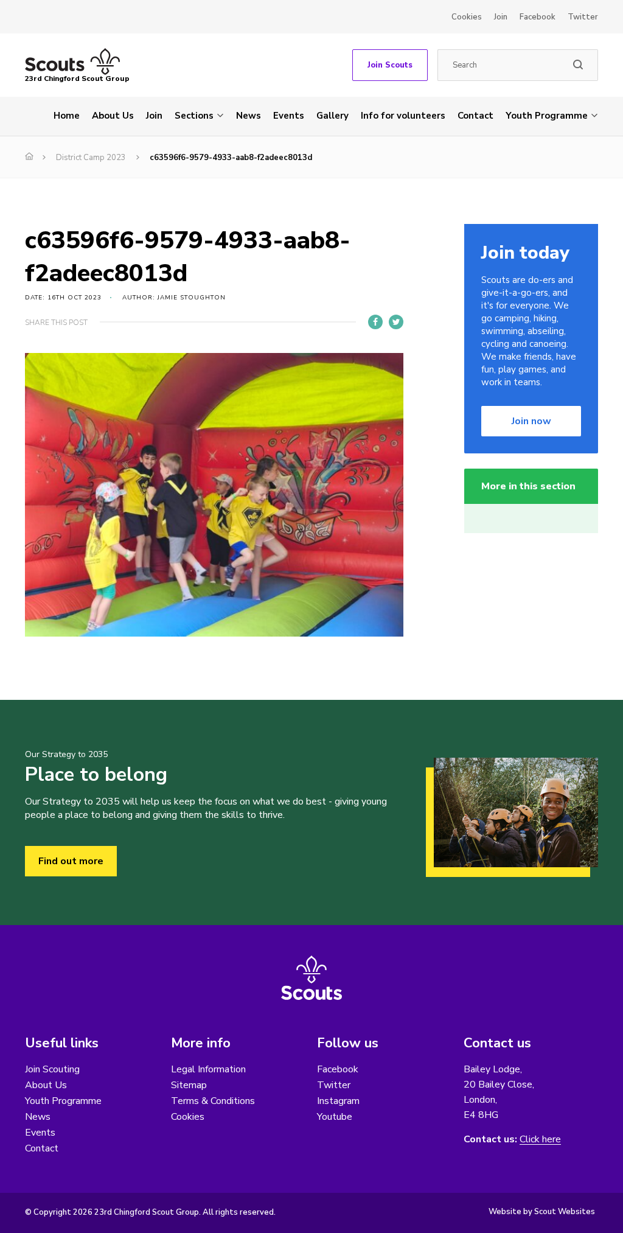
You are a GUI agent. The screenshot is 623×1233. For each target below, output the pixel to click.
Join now (531, 421)
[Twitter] (396, 322)
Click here (540, 1139)
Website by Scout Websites (542, 1211)
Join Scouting (52, 1069)
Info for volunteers (403, 116)
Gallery (332, 116)
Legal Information (208, 1069)
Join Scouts (389, 65)
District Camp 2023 (91, 157)
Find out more (70, 861)
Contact (475, 116)
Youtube (334, 1116)
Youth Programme (547, 116)
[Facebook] (375, 322)
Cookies (466, 17)
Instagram (338, 1101)
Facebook (537, 17)
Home (67, 116)
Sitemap (189, 1085)
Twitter (583, 17)
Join (500, 17)
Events (288, 116)
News (248, 116)
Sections (194, 116)
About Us (113, 116)
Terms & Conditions (213, 1101)
